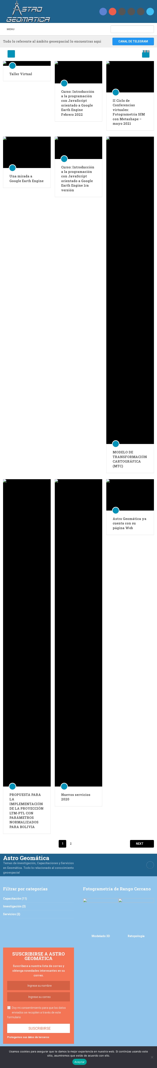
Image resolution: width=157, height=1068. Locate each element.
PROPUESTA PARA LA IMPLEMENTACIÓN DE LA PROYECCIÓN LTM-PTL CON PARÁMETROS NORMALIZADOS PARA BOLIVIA (26, 810)
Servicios (9, 914)
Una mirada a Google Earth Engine (26, 178)
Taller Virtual (20, 74)
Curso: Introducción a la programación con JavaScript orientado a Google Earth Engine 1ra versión (77, 178)
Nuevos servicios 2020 (75, 796)
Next (140, 843)
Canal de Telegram (133, 41)
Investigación (12, 906)
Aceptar (79, 1061)
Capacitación (12, 898)
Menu (11, 29)
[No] (152, 1057)
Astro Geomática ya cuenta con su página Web (129, 523)
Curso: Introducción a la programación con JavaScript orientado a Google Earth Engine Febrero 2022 (77, 103)
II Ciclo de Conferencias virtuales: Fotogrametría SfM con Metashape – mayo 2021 (129, 112)
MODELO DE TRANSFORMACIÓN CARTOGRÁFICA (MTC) (130, 459)
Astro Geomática (26, 858)
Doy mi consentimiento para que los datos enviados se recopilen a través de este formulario (36, 1012)
